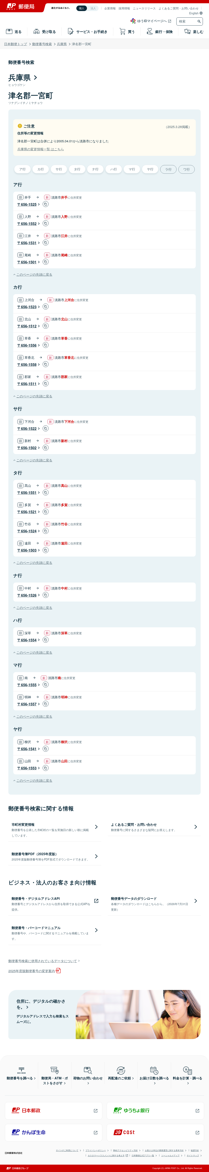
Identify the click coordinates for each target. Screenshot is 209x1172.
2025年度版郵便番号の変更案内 (31, 970)
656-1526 (29, 595)
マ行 (132, 169)
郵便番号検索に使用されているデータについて (42, 960)
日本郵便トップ (15, 44)
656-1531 (29, 242)
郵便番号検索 (42, 44)
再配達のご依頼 (119, 1078)
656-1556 (29, 345)
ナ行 (95, 169)
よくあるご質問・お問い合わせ (179, 8)
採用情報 (124, 8)
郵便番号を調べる (20, 1078)
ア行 (22, 169)
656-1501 (29, 262)
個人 (81, 8)
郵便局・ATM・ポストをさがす (54, 1080)
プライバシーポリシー (96, 1150)
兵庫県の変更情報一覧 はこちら (40, 149)
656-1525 (29, 204)
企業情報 (110, 8)
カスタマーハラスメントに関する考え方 (106, 1155)
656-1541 (29, 748)
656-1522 (29, 428)
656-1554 (29, 640)
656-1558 (29, 364)
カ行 (40, 169)
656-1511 (29, 383)
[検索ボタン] (200, 21)
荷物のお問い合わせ (88, 1078)
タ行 (77, 169)
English (194, 13)
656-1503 (29, 550)
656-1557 (29, 704)
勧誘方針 (195, 1150)
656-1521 (29, 511)
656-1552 (29, 223)
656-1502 (29, 447)
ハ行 (113, 169)
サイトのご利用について (67, 1150)
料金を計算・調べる (187, 1078)
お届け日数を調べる (154, 1078)
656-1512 (29, 326)
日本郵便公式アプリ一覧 (143, 1155)
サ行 (59, 169)
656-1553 (29, 768)
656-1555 (29, 684)
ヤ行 (150, 169)
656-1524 (29, 531)
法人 (93, 8)
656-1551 (29, 492)
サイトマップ (193, 1155)
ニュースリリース (144, 8)
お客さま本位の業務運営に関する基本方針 (164, 1150)
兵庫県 (62, 44)
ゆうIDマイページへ (152, 20)
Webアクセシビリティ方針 (125, 1150)
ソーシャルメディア (170, 1155)
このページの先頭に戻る (34, 274)
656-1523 (29, 306)
